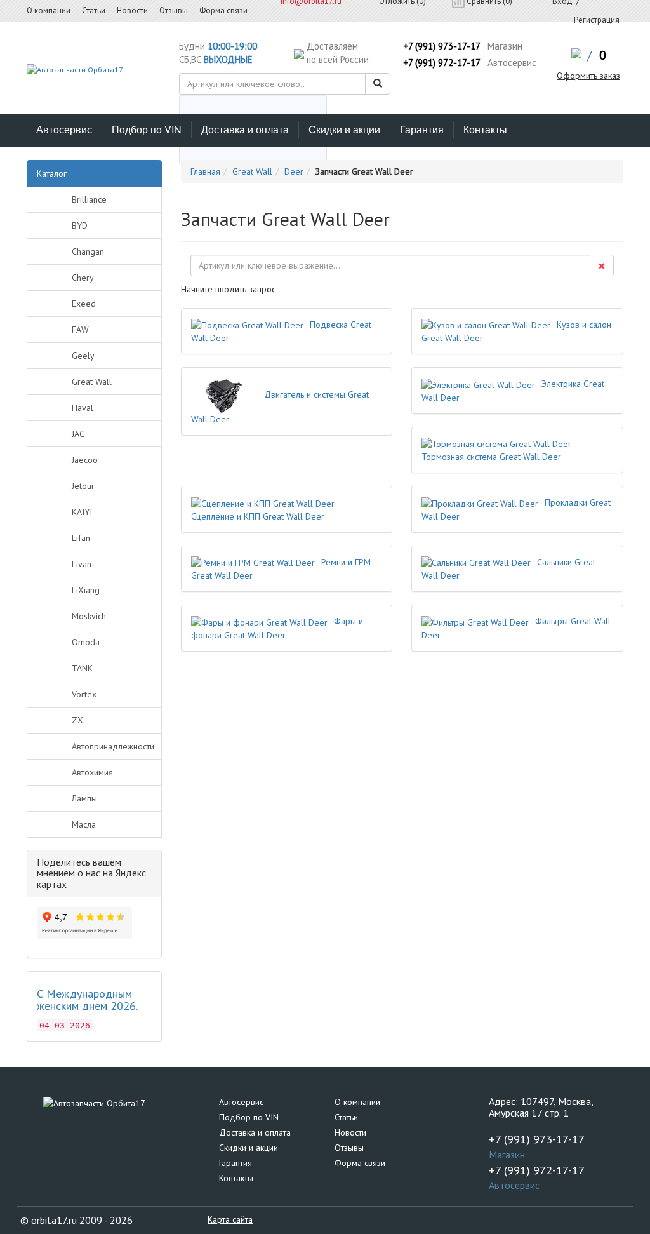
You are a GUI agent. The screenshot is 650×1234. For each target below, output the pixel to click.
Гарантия (422, 129)
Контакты (485, 129)
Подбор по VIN (147, 129)
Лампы (84, 798)
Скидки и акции (344, 129)
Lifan (81, 538)
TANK (82, 668)
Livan (81, 564)
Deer (293, 171)
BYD (80, 225)
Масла (84, 824)
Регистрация (597, 20)
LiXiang (86, 590)
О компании (357, 1102)
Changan (88, 251)
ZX (77, 720)
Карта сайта (230, 1219)
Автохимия (92, 772)
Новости (350, 1132)
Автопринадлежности (113, 746)
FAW (80, 329)
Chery (83, 277)
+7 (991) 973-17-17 (442, 46)
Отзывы (349, 1147)
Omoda (86, 642)
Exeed (84, 303)
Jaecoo (85, 460)
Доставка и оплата (245, 129)
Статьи (346, 1117)
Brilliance (89, 199)
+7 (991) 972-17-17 (442, 63)
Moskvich (89, 616)
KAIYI (82, 512)
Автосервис (64, 129)
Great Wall (92, 381)
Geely (83, 355)
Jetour (83, 486)
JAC (78, 433)
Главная (205, 171)
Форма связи (360, 1163)
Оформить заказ (588, 75)
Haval (82, 407)
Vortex (84, 694)
